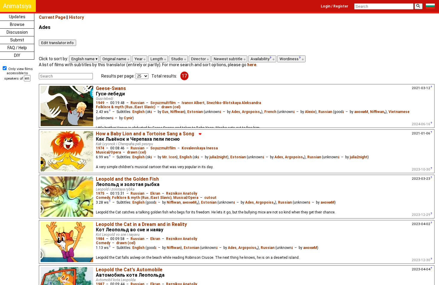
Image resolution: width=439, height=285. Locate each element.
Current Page (52, 17)
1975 (100, 193)
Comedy (103, 198)
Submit (17, 40)
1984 (100, 239)
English (138, 112)
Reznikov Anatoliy (181, 193)
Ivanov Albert (193, 103)
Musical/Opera (108, 152)
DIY (17, 55)
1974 (100, 148)
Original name (114, 59)
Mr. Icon (169, 157)
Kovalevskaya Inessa (200, 148)
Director (199, 59)
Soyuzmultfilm (163, 103)
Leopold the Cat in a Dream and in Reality (141, 224)
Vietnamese (399, 112)
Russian (137, 103)
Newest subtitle (228, 59)
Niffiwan (177, 112)
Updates (17, 16)
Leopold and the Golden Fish (127, 179)
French (270, 112)
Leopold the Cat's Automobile (129, 269)
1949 (100, 103)
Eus (165, 112)
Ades (235, 112)
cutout (210, 198)
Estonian (195, 112)
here (251, 64)
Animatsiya (17, 6)
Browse (17, 24)
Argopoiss (251, 112)
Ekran (155, 193)
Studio (177, 59)
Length (157, 59)
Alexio (310, 112)
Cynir (128, 118)
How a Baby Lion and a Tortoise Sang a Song (145, 134)
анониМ (361, 112)
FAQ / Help (17, 47)
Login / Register (334, 6)
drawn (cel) (170, 107)
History (76, 17)
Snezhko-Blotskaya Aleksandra (233, 103)
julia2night (218, 157)
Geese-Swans (111, 88)
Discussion (17, 32)
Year (138, 59)
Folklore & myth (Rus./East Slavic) (125, 107)
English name (83, 59)
